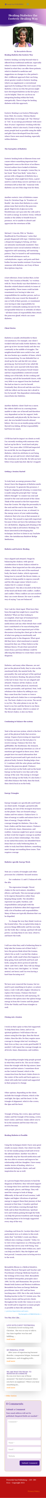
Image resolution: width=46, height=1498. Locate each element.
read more (11, 1339)
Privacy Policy (34, 1491)
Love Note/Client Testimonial (21, 1325)
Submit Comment (29, 1463)
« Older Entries (11, 1396)
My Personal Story (15, 1350)
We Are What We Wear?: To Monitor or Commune (19, 1373)
